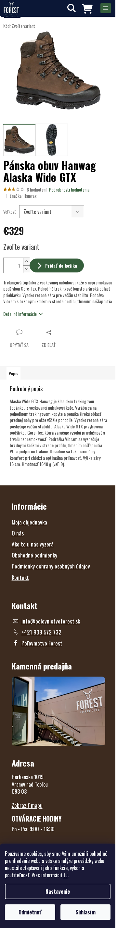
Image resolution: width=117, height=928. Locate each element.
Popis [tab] (13, 373)
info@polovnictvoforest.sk (50, 621)
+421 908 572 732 (41, 632)
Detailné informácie (20, 313)
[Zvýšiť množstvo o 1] (26, 261)
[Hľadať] (71, 8)
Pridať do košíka (61, 265)
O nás (18, 533)
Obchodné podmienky (34, 555)
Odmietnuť (30, 912)
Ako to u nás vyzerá (33, 544)
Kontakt (20, 577)
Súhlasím (85, 912)
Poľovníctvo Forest (41, 643)
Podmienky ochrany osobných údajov (51, 566)
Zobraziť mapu (27, 805)
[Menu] (105, 8)
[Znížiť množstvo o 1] (26, 269)
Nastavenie (58, 891)
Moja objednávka (29, 522)
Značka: (23, 195)
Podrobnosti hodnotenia (69, 189)
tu (65, 875)
